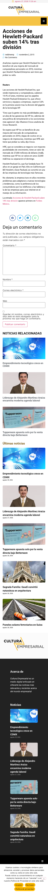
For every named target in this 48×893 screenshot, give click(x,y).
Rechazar (30, 885)
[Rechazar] (43, 878)
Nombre (8, 279)
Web (5, 301)
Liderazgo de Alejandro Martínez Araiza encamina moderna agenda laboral (24, 399)
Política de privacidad (25, 889)
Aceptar (18, 885)
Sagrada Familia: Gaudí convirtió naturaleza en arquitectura (22, 836)
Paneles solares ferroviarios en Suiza (22, 624)
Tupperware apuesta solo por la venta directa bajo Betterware (23, 434)
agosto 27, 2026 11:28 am (25, 1)
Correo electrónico (13, 290)
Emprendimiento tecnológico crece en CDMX (21, 731)
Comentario (9, 245)
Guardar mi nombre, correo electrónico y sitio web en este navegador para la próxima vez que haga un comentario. (23, 316)
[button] (12, 218)
